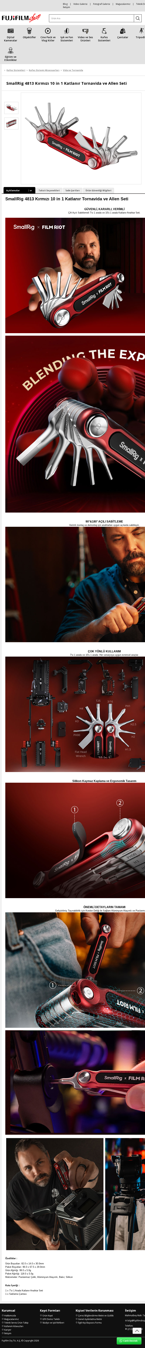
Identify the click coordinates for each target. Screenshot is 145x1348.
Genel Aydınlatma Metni (90, 1319)
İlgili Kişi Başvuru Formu (90, 1322)
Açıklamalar (13, 190)
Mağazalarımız (123, 4)
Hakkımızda (10, 1315)
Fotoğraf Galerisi (101, 4)
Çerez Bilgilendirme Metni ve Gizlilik (96, 1315)
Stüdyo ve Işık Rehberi (53, 1322)
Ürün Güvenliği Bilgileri (98, 190)
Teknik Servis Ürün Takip (16, 1322)
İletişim (66, 7)
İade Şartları (73, 190)
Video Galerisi (80, 4)
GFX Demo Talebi (51, 1319)
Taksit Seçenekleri (49, 190)
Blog (65, 4)
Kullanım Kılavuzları (13, 1326)
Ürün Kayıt (47, 1315)
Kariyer (7, 1329)
